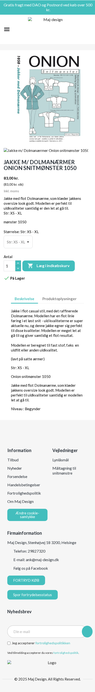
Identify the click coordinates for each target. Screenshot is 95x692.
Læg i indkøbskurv (49, 266)
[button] (15, 29)
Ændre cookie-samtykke (27, 515)
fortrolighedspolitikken (52, 643)
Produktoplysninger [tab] (59, 298)
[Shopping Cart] (89, 29)
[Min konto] (81, 29)
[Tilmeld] (87, 631)
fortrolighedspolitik (65, 653)
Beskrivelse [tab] (24, 298)
